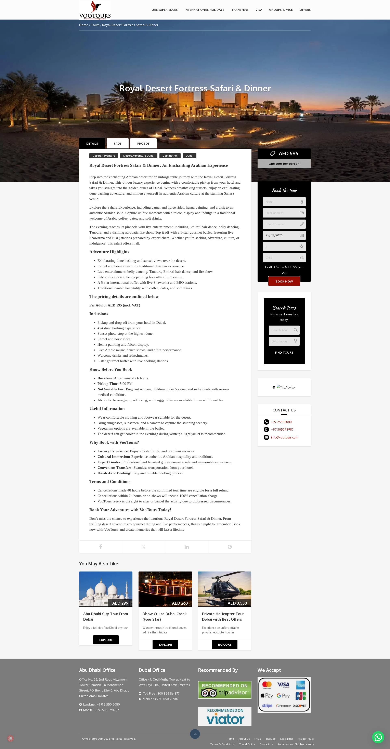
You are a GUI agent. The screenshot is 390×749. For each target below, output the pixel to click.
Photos (143, 143)
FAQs (258, 738)
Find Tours (284, 352)
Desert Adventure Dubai (138, 155)
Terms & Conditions (222, 744)
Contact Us (266, 744)
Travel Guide (247, 744)
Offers (305, 10)
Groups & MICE (281, 10)
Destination (170, 155)
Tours (95, 25)
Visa (259, 10)
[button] (378, 737)
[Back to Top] (195, 734)
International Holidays (204, 10)
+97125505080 (281, 422)
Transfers (240, 10)
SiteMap (271, 738)
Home (83, 25)
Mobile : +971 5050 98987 (101, 710)
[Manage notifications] (10, 738)
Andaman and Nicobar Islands (295, 744)
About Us (244, 738)
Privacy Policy (306, 738)
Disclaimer (286, 738)
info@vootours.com (284, 437)
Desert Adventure (103, 155)
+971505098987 (282, 429)
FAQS (117, 143)
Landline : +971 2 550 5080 (101, 704)
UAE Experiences (165, 10)
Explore (106, 640)
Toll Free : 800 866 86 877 (161, 693)
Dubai (189, 155)
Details (92, 143)
